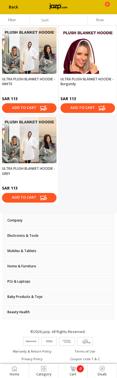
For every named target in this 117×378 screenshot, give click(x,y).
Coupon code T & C (85, 359)
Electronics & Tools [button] (23, 235)
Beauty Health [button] (18, 312)
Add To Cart (24, 107)
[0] (107, 9)
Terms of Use (85, 351)
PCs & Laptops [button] (18, 281)
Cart (75, 371)
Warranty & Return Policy (32, 351)
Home (14, 374)
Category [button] (43, 374)
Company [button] (14, 220)
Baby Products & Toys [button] (25, 296)
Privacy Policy (32, 359)
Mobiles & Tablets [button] (21, 250)
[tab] (58, 220)
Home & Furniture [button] (21, 266)
